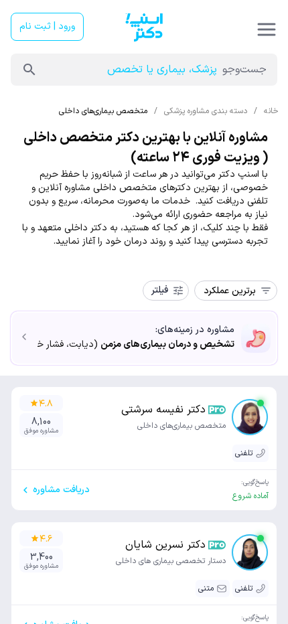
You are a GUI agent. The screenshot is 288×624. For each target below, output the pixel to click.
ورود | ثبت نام (47, 26)
